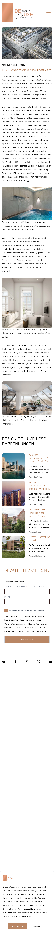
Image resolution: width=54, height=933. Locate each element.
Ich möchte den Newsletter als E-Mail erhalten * (27, 611)
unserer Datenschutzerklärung (33, 631)
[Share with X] (38, 661)
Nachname (39, 587)
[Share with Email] (50, 661)
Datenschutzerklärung (21, 916)
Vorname (21, 587)
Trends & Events (33, 21)
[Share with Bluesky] (3, 661)
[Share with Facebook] (15, 661)
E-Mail (7, 597)
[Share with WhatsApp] (27, 661)
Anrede (8, 587)
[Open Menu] (48, 12)
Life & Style (13, 21)
